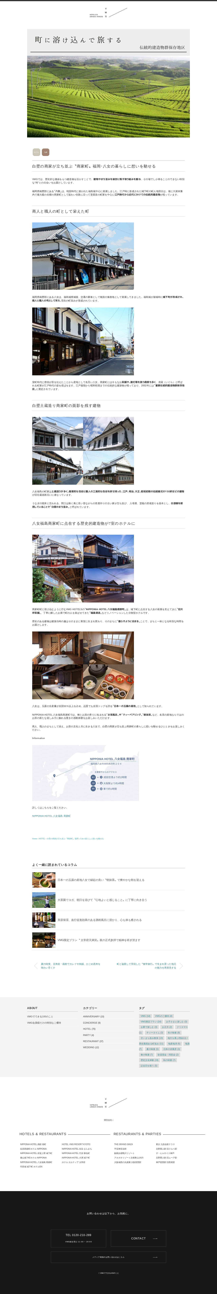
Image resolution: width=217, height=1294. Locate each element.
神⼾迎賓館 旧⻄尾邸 (165, 1162)
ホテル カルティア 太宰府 (73, 1162)
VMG (145, 1016)
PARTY (87, 1035)
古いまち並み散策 (152, 1038)
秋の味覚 (169, 1060)
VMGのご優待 (163, 1016)
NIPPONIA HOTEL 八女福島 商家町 (51, 816)
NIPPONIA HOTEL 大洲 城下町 (76, 1158)
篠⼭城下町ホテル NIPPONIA (33, 1158)
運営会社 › (108, 1120)
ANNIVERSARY (91, 1016)
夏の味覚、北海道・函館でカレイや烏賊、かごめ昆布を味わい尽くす (70, 966)
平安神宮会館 (120, 1149)
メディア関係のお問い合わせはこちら (108, 1257)
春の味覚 (147, 1054)
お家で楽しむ (149, 1027)
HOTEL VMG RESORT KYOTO (76, 1144)
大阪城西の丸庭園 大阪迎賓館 (127, 1162)
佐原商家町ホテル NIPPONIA (33, 1149)
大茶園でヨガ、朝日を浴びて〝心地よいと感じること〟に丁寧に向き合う (102, 899)
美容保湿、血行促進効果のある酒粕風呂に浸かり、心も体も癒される (100, 919)
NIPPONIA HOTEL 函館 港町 (33, 1144)
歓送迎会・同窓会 (168, 1054)
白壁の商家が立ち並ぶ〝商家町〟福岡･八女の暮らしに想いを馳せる (75, 839)
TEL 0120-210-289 (78, 1238)
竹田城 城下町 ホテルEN (31, 1166)
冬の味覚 (174, 1032)
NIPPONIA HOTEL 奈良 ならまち (77, 1149)
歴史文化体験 (149, 1060)
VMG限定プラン (151, 1021)
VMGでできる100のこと (40, 1016)
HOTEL (87, 1029)
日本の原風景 (171, 1049)
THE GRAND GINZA (123, 1144)
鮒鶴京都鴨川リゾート (124, 1153)
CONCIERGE (90, 1022)
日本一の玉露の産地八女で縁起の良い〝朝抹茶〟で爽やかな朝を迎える (101, 879)
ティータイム (154, 1032)
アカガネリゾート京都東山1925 (128, 1158)
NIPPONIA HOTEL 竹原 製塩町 (76, 1153)
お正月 (167, 1027)
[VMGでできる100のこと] (108, 10)
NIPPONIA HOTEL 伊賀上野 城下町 (36, 1153)
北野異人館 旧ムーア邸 (166, 1158)
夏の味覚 (152, 1049)
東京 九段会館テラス (165, 1144)
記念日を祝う (149, 1065)
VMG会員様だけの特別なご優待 (44, 1022)
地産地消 (174, 1043)
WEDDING (88, 1047)
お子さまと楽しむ (176, 1021)
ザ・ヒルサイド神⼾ (165, 1153)
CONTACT (138, 1238)
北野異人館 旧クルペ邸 (166, 1149)
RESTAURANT (91, 1041)
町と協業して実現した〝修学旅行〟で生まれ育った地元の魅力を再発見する (146, 966)
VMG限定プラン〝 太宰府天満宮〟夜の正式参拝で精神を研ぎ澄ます (99, 940)
